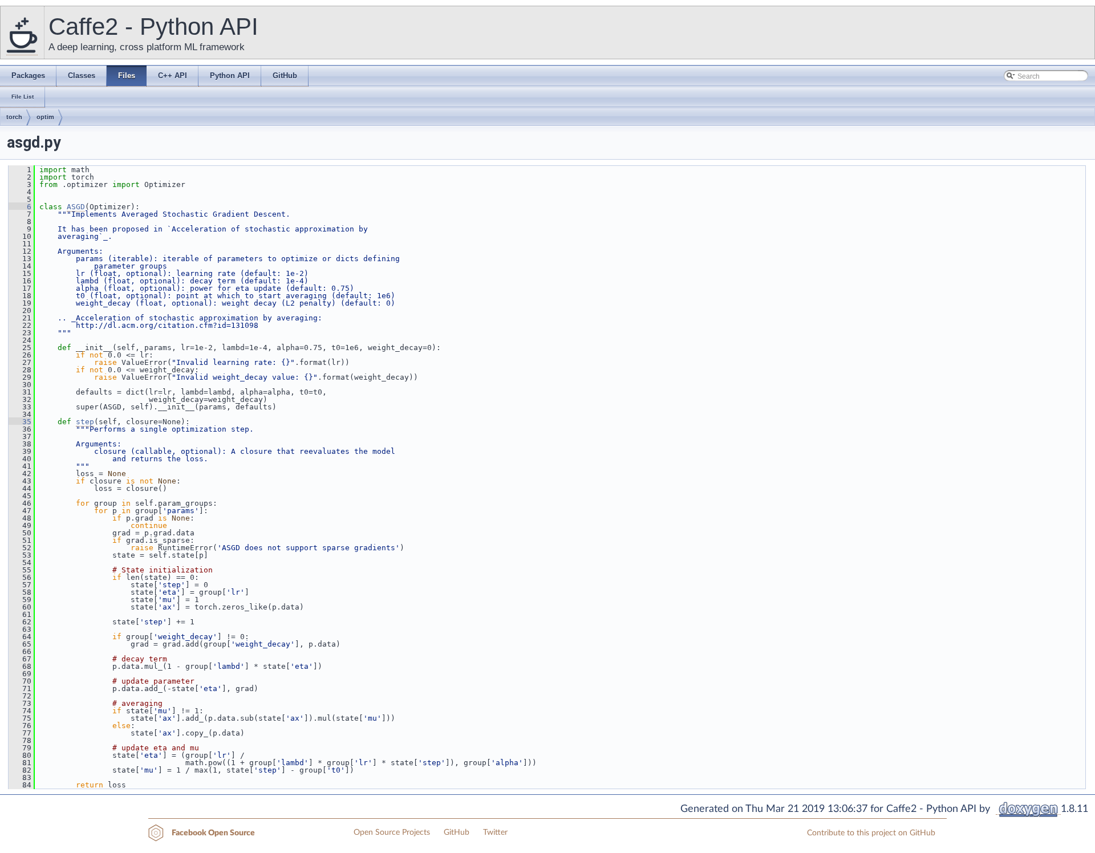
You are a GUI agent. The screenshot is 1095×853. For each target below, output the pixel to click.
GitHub (456, 832)
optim (45, 116)
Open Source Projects (392, 832)
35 (20, 421)
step (85, 421)
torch (14, 116)
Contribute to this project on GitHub (871, 833)
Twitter (495, 832)
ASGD (76, 206)
